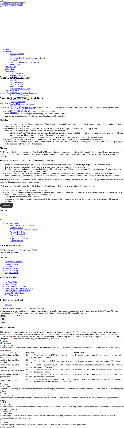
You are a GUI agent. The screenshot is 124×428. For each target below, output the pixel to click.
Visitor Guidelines (16, 241)
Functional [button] (4, 384)
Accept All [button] (17, 315)
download (6, 205)
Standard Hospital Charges (15, 293)
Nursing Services (11, 268)
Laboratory (9, 266)
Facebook (8, 305)
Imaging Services (11, 264)
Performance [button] (5, 393)
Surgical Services (11, 273)
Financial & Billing (12, 286)
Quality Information (17, 236)
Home (2, 93)
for (17, 289)
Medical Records (16, 228)
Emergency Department (14, 262)
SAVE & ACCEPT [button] (7, 427)
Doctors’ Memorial (26, 289)
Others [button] (2, 420)
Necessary (7, 343)
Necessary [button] (4, 341)
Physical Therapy (11, 270)
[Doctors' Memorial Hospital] (11, 5)
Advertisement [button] (5, 411)
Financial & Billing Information (22, 225)
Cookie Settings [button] (6, 315)
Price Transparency (12, 295)
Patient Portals (10, 289)
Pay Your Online (11, 282)
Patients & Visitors (14, 93)
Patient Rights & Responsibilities (17, 291)
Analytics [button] (3, 402)
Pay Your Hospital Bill (18, 234)
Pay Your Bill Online (18, 232)
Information (24, 286)
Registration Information (19, 238)
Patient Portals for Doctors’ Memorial (24, 230)
